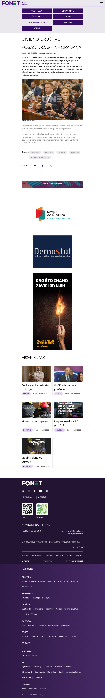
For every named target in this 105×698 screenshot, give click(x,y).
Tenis (43, 636)
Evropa (41, 581)
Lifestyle (26, 655)
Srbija (24, 581)
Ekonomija (36, 555)
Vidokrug (37, 666)
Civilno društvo (37, 22)
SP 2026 (26, 643)
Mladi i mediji (27, 677)
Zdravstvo (68, 11)
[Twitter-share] (50, 165)
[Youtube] (40, 491)
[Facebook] (34, 491)
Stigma (39, 677)
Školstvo (37, 16)
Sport (69, 555)
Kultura (59, 555)
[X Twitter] (47, 491)
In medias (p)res (73, 672)
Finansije (36, 597)
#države (49, 152)
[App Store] (42, 497)
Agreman (26, 666)
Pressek (58, 666)
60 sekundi (27, 672)
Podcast (33, 688)
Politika (25, 555)
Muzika (31, 625)
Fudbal (25, 636)
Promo (43, 688)
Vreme (37, 28)
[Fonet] (15, 3)
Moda (35, 655)
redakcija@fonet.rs (74, 533)
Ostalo (74, 636)
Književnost (53, 625)
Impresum (47, 561)
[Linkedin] (23, 491)
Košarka (34, 636)
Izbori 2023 (59, 581)
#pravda (75, 152)
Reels (24, 688)
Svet (50, 581)
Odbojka (52, 636)
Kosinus (68, 666)
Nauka (68, 16)
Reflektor (52, 672)
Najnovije (27, 569)
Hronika (68, 22)
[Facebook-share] (42, 165)
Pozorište (41, 625)
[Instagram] (29, 491)
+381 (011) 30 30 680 (31, 531)
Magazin (79, 555)
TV (23, 662)
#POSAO (62, 152)
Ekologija (46, 597)
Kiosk (61, 672)
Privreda (25, 597)
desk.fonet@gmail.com (72, 531)
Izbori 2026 (27, 586)
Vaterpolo (63, 636)
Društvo (48, 555)
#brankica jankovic (39, 157)
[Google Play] (27, 497)
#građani (35, 152)
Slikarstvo (65, 625)
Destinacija (40, 672)
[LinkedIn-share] (34, 165)
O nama (25, 561)
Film (23, 625)
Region (32, 581)
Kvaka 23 (48, 666)
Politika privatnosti (74, 561)
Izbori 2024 (72, 581)
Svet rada (36, 11)
